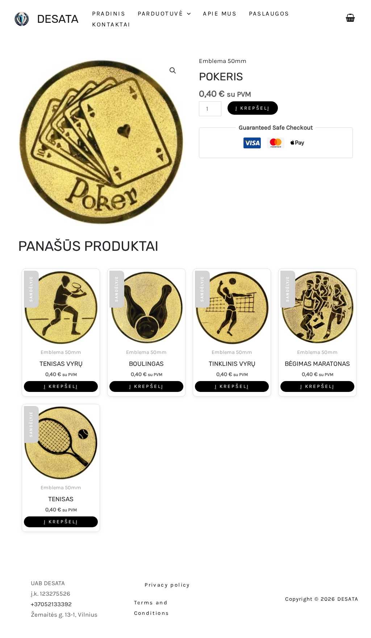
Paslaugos (269, 13)
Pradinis (108, 13)
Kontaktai (111, 24)
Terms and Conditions (152, 607)
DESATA (58, 19)
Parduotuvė (160, 13)
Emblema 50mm (222, 60)
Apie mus (220, 13)
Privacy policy (167, 585)
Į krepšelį (252, 108)
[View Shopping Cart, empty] (350, 16)
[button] (187, 13)
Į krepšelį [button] (61, 386)
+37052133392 (51, 604)
